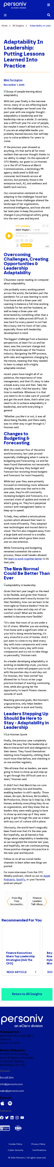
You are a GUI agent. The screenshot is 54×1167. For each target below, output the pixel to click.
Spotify (20, 879)
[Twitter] (7, 1117)
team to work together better (25, 559)
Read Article (17, 972)
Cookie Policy (15, 1144)
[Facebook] (2, 1117)
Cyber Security (15, 1150)
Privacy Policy (38, 1144)
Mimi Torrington (13, 80)
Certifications (39, 1150)
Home (5, 26)
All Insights (18, 26)
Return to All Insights (27, 994)
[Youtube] (22, 1117)
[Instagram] (17, 1117)
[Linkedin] (12, 1117)
